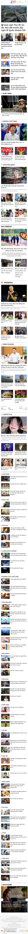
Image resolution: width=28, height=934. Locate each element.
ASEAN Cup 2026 (10, 121)
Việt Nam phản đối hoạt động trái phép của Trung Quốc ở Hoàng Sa (18, 63)
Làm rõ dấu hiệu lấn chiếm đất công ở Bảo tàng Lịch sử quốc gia (17, 749)
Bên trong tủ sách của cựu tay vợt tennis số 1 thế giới (20, 220)
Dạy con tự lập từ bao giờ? (17, 670)
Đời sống (5, 653)
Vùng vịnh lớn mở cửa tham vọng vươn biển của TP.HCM (7, 385)
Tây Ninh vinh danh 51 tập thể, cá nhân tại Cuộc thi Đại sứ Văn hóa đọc (18, 621)
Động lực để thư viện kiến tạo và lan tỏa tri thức (20, 204)
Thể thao (5, 705)
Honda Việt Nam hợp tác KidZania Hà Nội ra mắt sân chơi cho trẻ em (18, 837)
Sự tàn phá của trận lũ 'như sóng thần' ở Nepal (7, 271)
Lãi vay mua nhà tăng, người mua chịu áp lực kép (18, 71)
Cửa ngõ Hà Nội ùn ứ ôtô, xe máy (18, 733)
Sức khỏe (6, 781)
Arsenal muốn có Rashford (17, 707)
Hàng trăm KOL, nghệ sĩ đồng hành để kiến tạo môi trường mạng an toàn (17, 632)
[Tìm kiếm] (25, 2)
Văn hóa (5, 679)
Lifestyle (7, 414)
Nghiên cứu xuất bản (10, 576)
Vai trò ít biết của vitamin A (16, 798)
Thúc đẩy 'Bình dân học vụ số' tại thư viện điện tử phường (7, 220)
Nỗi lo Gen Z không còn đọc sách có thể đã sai (7, 204)
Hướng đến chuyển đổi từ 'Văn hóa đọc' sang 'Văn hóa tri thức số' (18, 614)
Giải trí (5, 756)
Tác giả (5, 525)
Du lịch (5, 807)
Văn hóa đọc (9, 165)
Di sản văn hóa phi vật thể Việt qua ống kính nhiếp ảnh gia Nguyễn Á (17, 493)
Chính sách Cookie (11, 931)
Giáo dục (5, 858)
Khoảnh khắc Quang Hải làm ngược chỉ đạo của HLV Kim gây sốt (7, 158)
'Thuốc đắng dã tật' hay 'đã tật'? (18, 579)
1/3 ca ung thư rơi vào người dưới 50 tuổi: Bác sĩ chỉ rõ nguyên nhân (17, 786)
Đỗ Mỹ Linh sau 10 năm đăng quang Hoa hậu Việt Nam (21, 322)
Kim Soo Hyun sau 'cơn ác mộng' (18, 773)
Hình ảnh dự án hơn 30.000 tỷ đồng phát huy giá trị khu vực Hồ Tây (18, 742)
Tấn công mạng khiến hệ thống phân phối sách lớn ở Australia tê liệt (18, 588)
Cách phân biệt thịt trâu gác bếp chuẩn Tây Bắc (20, 401)
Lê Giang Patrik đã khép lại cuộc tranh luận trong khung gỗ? (20, 158)
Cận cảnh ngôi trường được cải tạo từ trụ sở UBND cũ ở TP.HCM (20, 273)
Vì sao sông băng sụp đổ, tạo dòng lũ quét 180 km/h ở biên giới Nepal (19, 87)
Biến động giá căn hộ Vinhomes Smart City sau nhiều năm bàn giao (18, 844)
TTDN (4, 833)
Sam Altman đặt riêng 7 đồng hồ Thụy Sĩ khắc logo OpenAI (7, 454)
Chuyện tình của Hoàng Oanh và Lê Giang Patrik (6, 337)
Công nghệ (6, 628)
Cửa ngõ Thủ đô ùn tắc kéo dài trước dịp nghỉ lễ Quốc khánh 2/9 (13, 28)
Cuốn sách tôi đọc (9, 551)
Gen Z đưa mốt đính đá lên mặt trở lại (14, 435)
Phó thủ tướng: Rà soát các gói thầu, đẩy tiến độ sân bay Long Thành (19, 55)
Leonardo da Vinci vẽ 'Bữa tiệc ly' (18, 484)
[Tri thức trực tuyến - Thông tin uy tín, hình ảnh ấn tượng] (16, 2)
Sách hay (5, 500)
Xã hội (4, 730)
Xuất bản (7, 94)
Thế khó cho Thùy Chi (15, 696)
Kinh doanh (8, 344)
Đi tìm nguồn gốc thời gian (16, 568)
